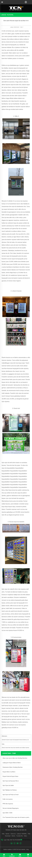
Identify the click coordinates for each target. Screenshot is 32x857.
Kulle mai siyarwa (7, 799)
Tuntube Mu (19, 836)
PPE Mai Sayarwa (8, 803)
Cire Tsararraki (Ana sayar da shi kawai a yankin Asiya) (16, 817)
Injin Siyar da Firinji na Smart (11, 794)
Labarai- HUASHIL (22, 833)
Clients (13, 836)
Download (7, 836)
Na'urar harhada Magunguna (11, 808)
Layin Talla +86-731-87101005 (12, 839)
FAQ (29, 833)
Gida (3, 833)
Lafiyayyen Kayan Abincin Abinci (12, 762)
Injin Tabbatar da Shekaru (10, 790)
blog (27, 849)
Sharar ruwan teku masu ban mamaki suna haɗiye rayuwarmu (16, 747)
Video (25, 836)
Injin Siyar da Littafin (8, 785)
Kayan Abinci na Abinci (9, 771)
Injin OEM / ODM (7, 812)
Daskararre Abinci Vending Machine (13, 767)
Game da (13, 833)
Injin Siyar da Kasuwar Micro (11, 781)
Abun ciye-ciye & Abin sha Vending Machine (15, 758)
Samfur (7, 833)
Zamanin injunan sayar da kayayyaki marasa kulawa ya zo (15, 739)
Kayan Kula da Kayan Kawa (10, 776)
